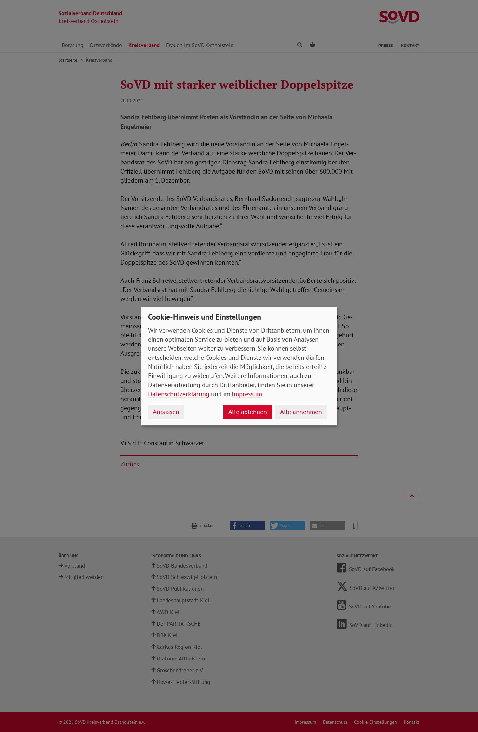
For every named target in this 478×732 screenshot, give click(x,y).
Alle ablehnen (247, 412)
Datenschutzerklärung (178, 394)
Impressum (247, 394)
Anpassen (166, 412)
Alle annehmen (301, 412)
